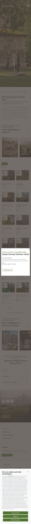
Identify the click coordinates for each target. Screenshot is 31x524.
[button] (28, 471)
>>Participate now (7, 270)
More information (15, 520)
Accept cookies (15, 512)
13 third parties (11, 476)
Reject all (15, 516)
